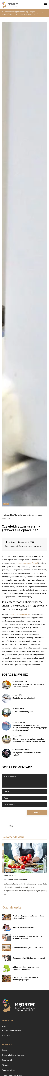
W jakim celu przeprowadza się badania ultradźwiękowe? (28, 917)
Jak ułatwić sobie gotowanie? (14, 879)
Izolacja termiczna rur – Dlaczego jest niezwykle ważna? (28, 685)
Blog (4, 1026)
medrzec (11, 542)
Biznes (4, 1050)
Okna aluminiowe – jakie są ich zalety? (28, 948)
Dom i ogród (7, 1060)
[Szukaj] (4, 826)
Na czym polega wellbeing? (23, 927)
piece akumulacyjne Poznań (26, 563)
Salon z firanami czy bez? (23, 712)
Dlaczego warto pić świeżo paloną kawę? (29, 958)
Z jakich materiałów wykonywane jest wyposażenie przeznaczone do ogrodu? (29, 740)
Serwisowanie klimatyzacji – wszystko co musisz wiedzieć (28, 937)
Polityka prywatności (12, 1031)
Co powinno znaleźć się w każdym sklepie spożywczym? (26, 978)
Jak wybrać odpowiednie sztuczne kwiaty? (27, 753)
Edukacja (5, 1065)
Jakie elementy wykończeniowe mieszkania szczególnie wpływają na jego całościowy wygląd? (30, 727)
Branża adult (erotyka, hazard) (14, 1055)
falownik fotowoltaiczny (19, 614)
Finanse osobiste (8, 1070)
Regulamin (6, 1035)
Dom (6, 504)
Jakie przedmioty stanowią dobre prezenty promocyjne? (26, 968)
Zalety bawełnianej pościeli (24, 698)
